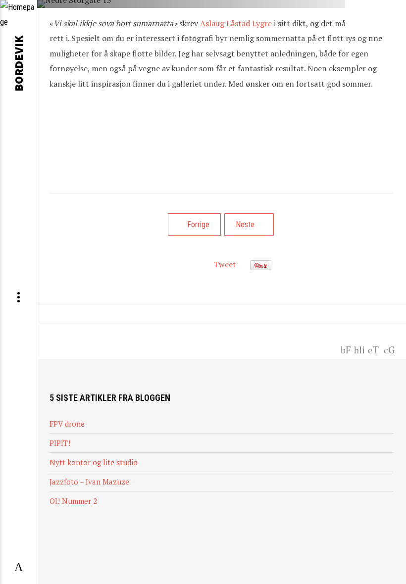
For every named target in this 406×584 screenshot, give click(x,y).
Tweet (224, 264)
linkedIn (359, 348)
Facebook (345, 348)
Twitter (373, 348)
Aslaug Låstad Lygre (236, 23)
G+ (391, 348)
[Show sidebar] (18, 567)
